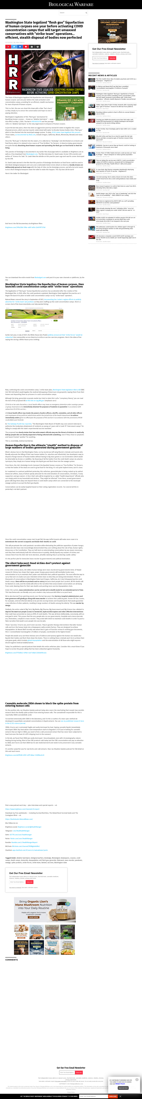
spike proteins (16, 863)
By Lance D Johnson (107, 141)
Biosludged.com (32, 154)
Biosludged (56, 858)
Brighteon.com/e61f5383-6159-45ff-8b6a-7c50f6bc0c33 (24, 755)
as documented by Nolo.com (25, 135)
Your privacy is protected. (15, 887)
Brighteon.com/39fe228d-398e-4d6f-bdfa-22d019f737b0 (25, 227)
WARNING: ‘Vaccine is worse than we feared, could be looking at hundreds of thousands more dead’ (116, 146)
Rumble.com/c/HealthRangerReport (24, 842)
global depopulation (35, 640)
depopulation (33, 860)
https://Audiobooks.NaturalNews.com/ (19, 819)
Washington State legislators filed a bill (66, 390)
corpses (73, 858)
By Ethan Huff (106, 90)
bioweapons (65, 858)
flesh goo (45, 860)
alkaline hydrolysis (23, 858)
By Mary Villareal (107, 82)
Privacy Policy (71, 1092)
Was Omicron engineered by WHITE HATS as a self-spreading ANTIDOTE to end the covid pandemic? (115, 202)
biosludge (47, 858)
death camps (15, 860)
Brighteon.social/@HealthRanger (29, 827)
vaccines (50, 863)
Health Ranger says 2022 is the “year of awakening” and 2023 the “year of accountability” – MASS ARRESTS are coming (116, 194)
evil (40, 860)
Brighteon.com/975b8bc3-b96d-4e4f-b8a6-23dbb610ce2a (25, 653)
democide (24, 860)
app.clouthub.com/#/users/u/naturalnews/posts (30, 850)
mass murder (69, 860)
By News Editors (107, 116)
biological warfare (37, 858)
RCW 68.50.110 (36, 121)
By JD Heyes (106, 108)
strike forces (27, 863)
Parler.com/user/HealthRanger (21, 838)
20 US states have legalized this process (66, 132)
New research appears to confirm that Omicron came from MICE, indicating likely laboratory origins (116, 187)
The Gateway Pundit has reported (19, 424)
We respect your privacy (61, 1081)
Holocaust (60, 860)
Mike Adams (20, 42)
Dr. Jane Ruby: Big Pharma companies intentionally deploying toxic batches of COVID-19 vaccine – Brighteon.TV (115, 170)
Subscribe (113, 1096)
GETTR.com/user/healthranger (21, 835)
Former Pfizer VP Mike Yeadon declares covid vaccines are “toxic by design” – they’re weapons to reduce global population (116, 153)
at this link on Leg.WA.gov (35, 401)
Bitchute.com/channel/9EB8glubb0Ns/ (26, 846)
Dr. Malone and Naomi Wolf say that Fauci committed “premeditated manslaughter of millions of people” (112, 87)
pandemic (78, 860)
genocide (53, 860)
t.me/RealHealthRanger (21, 831)
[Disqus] (45, 987)
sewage (8, 863)
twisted (44, 863)
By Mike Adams (106, 101)
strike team (36, 863)
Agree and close (123, 1088)
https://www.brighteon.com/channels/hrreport (22, 809)
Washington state (60, 863)
